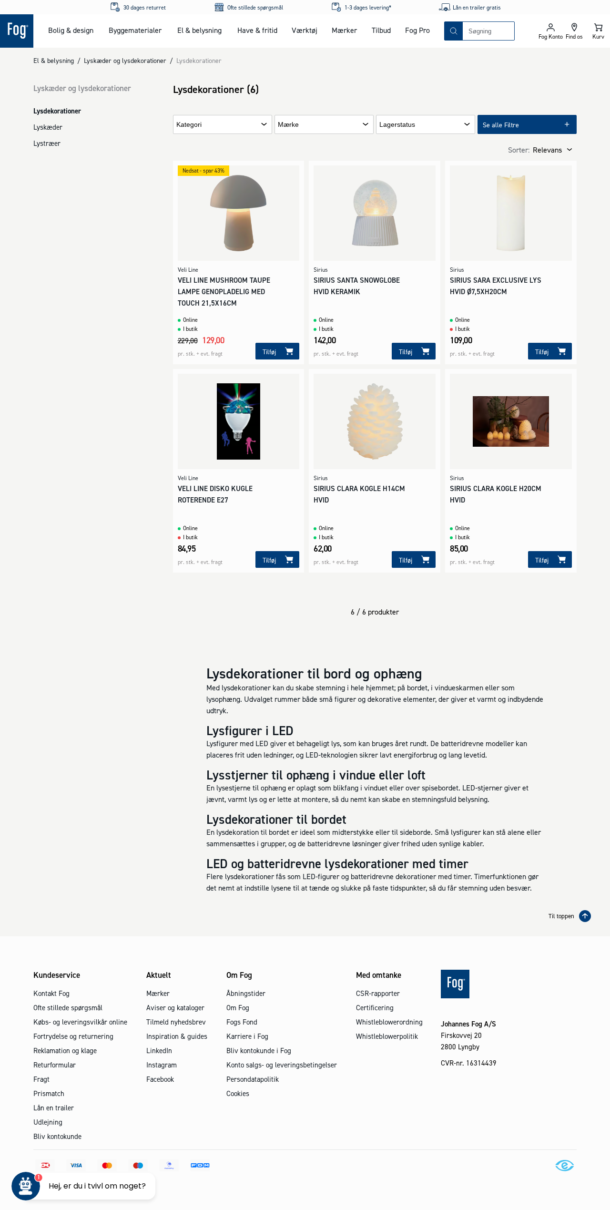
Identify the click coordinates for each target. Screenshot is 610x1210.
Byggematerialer (135, 30)
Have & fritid (257, 30)
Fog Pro (417, 30)
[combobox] (488, 31)
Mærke (288, 124)
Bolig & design (70, 30)
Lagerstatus (397, 124)
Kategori (189, 124)
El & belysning (199, 30)
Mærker (344, 30)
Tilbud (381, 30)
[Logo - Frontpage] (16, 31)
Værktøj (304, 30)
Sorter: (518, 149)
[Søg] (454, 31)
